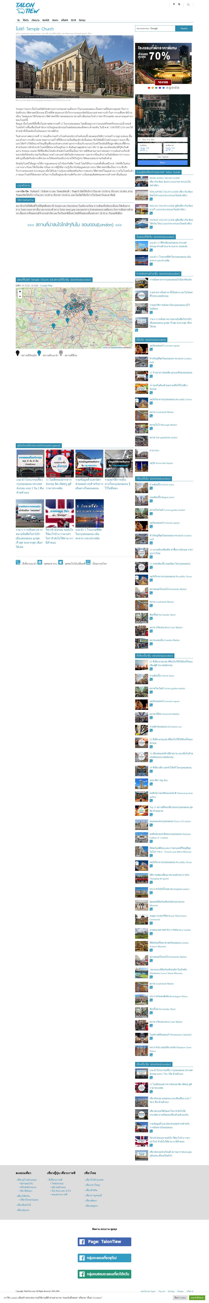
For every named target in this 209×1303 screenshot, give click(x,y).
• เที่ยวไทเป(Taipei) (28, 1199)
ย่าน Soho (154, 450)
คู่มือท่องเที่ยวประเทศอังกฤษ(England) (38, 445)
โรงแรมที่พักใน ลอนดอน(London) (155, 236)
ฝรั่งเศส (64, 20)
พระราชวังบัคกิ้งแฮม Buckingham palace (169, 889)
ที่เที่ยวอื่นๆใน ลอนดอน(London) (155, 655)
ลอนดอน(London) (28, 33)
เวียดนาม (35, 20)
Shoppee (180, 1291)
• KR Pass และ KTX (60, 1191)
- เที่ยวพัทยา (90, 1200)
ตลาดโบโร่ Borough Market (163, 425)
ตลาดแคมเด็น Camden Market (165, 640)
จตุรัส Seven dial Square (161, 463)
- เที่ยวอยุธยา (91, 1206)
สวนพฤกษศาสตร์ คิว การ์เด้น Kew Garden (170, 930)
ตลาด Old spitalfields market (163, 437)
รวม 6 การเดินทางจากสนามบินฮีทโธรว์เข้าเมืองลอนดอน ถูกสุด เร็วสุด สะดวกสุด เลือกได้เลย (29, 538)
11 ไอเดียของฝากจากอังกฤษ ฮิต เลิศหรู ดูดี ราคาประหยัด (59, 484)
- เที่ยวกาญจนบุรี (93, 1195)
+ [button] (20, 291)
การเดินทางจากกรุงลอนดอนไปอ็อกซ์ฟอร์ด (171, 279)
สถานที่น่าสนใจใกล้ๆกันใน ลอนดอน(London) (74, 224)
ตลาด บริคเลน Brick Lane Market (167, 627)
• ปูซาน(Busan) (58, 1187)
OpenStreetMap (116, 347)
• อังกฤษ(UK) (26, 1183)
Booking (171, 1291)
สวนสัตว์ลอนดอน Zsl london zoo (166, 726)
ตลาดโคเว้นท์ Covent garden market (167, 510)
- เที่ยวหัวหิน (90, 1190)
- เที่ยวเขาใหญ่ (92, 1185)
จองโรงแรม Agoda (148, 1291)
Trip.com (161, 1291)
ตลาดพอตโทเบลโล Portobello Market (168, 589)
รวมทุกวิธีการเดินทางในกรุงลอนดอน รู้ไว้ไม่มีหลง (117, 484)
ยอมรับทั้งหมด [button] (197, 1298)
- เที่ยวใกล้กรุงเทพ (93, 1179)
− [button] (20, 296)
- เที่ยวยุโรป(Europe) (26, 1179)
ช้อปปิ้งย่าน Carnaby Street (162, 615)
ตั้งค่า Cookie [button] (180, 1298)
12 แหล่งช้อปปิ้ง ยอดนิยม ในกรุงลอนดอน (170, 564)
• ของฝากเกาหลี (58, 1194)
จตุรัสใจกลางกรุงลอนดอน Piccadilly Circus (171, 399)
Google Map (46, 285)
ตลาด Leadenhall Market (162, 412)
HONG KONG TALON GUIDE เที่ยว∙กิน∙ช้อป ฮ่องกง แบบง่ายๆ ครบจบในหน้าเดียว (170, 182)
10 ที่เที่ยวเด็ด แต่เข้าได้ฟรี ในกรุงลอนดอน (170, 767)
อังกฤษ (82, 20)
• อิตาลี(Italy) (25, 1191)
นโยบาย (190, 1291)
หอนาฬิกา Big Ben (159, 780)
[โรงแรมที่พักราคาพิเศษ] (163, 89)
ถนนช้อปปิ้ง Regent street (162, 497)
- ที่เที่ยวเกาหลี (54, 1179)
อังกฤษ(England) (80, 33)
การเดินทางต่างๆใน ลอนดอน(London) (158, 273)
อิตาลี (73, 20)
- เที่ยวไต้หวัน (23, 1196)
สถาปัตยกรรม (67, 33)
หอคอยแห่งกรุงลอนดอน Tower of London (170, 821)
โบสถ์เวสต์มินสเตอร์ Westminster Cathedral (170, 1034)
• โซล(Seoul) (56, 1183)
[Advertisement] (74, 254)
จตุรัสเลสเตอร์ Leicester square (165, 345)
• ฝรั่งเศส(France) (27, 1187)
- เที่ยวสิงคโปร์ (23, 1205)
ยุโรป (18, 33)
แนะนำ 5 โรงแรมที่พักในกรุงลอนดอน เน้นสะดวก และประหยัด (88, 534)
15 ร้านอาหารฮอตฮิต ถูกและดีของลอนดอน (171, 372)
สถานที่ (45, 33)
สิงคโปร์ (46, 20)
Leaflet (104, 347)
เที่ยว (90, 33)
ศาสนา (38, 33)
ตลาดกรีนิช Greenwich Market (164, 714)
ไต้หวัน (26, 20)
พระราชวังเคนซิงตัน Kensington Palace (169, 996)
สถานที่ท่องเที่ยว (55, 33)
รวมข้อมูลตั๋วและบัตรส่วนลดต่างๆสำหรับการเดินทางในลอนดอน (89, 484)
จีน (18, 20)
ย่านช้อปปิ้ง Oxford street (162, 484)
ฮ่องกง (55, 20)
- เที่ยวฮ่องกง (22, 1210)
